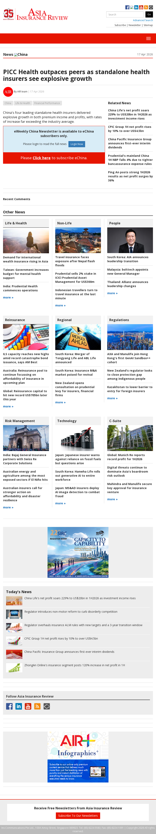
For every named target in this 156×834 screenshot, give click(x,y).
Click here (42, 157)
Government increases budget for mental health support (26, 274)
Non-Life (64, 223)
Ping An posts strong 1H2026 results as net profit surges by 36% (130, 176)
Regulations (119, 320)
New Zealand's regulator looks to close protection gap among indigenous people (129, 375)
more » (8, 297)
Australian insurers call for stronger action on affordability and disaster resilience (22, 494)
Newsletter (135, 25)
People (114, 223)
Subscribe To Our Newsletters (78, 816)
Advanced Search (143, 20)
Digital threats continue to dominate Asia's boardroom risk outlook (127, 471)
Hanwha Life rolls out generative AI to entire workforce (77, 476)
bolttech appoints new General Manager (127, 271)
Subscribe (120, 25)
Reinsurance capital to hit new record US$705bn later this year (25, 395)
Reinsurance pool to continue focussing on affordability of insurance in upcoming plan (25, 377)
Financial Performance (47, 103)
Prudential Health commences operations (20, 288)
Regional (64, 320)
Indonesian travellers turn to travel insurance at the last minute (76, 294)
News (8, 54)
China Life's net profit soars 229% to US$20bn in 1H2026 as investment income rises (130, 114)
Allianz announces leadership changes (127, 284)
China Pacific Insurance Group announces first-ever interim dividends (130, 143)
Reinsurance (15, 320)
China (8, 103)
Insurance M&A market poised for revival (76, 372)
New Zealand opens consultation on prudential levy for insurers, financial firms (74, 389)
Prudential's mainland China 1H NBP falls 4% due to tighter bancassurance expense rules (130, 160)
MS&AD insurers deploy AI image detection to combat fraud (77, 492)
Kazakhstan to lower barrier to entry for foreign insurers (130, 389)
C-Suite (115, 421)
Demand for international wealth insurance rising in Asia (25, 259)
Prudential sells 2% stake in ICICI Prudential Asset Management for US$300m (75, 278)
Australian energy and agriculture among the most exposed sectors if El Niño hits (25, 476)
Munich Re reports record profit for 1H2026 (126, 457)
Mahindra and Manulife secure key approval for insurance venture (129, 488)
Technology (66, 421)
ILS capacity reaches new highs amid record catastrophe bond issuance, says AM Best (26, 358)
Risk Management (20, 421)
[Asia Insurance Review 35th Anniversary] (43, 14)
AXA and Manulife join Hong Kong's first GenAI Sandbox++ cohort (129, 358)
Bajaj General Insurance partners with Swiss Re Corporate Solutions (24, 459)
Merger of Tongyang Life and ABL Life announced (75, 358)
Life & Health (22, 103)
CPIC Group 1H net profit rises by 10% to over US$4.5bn (129, 129)
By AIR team (20, 91)
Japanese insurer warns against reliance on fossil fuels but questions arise (78, 459)
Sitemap (148, 25)
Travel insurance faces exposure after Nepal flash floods (75, 261)
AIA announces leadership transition (127, 259)
